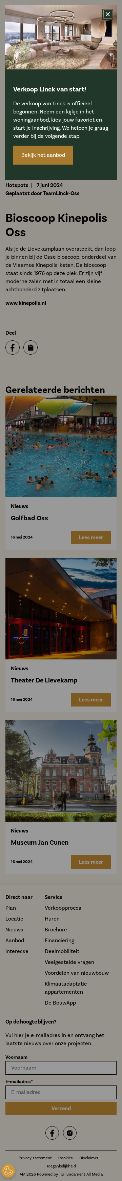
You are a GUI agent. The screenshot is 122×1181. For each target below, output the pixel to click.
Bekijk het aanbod (43, 155)
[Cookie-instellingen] (8, 1171)
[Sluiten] (108, 14)
